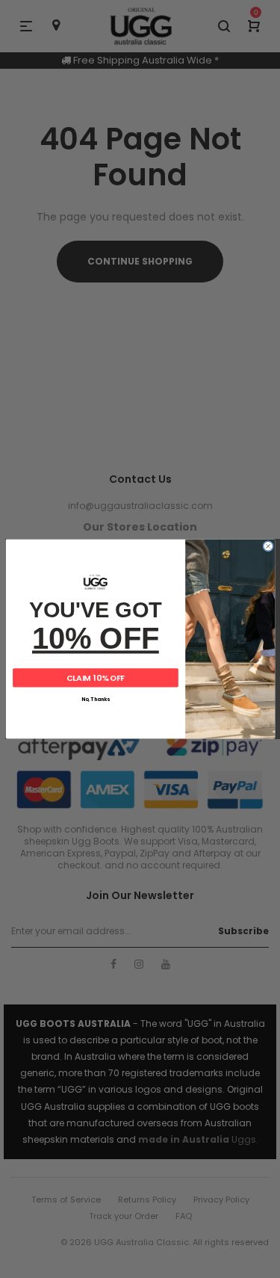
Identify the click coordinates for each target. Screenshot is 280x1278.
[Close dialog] (268, 546)
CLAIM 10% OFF (95, 678)
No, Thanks (95, 699)
